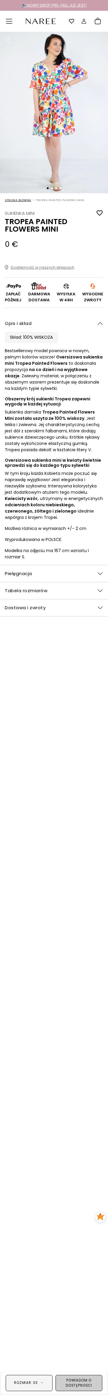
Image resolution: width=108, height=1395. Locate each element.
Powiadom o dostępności (79, 1383)
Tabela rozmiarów (26, 590)
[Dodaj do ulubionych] (99, 213)
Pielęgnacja (18, 573)
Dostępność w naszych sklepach (42, 267)
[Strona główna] (41, 21)
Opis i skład (18, 323)
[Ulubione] (71, 21)
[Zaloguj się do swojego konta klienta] (84, 21)
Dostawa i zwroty (25, 607)
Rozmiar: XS (26, 1382)
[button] (9, 21)
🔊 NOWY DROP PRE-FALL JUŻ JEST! (54, 5)
